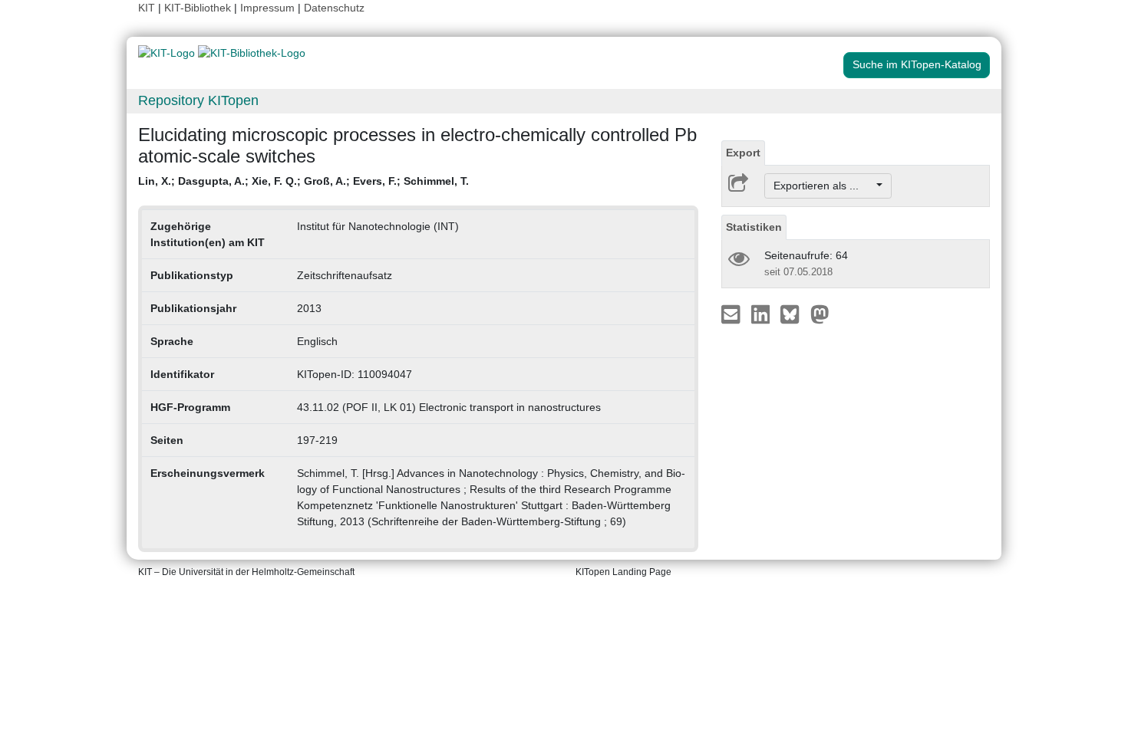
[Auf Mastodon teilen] (820, 313)
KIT (146, 8)
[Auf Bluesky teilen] (793, 313)
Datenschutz (334, 8)
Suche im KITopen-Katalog (917, 64)
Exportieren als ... (823, 185)
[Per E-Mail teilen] (732, 313)
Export (743, 152)
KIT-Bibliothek (199, 8)
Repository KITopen (198, 100)
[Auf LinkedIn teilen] (762, 313)
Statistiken (754, 227)
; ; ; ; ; (303, 181)
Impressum (267, 8)
